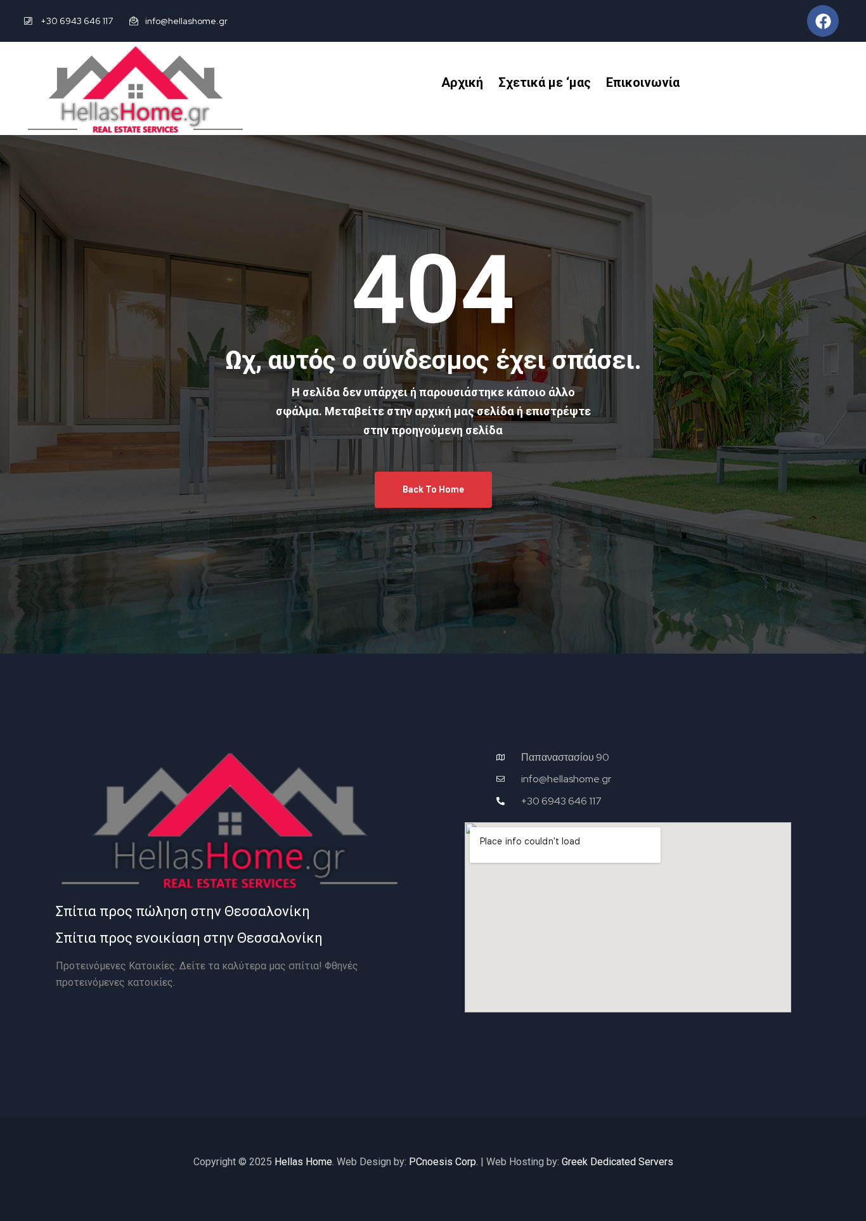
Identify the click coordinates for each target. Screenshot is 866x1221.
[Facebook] (823, 21)
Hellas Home (303, 1162)
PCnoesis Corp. (443, 1162)
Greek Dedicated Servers (617, 1162)
